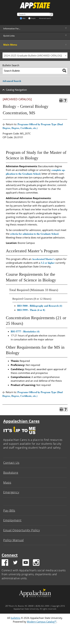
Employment (12, 520)
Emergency (11, 492)
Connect (10, 555)
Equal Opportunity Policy (21, 530)
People (33, 18)
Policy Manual (13, 540)
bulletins (15, 617)
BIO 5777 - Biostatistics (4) (25, 331)
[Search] (64, 70)
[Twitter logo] (15, 563)
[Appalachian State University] (35, 5)
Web (24, 18)
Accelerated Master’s (43, 259)
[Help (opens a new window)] (65, 100)
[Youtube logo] (25, 563)
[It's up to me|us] (19, 435)
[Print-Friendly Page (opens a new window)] (61, 100)
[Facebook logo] (5, 563)
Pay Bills (9, 510)
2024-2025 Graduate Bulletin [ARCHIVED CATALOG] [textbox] (33, 55)
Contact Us (11, 463)
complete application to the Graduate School (35, 171)
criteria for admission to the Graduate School (34, 234)
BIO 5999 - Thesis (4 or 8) (31, 310)
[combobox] (35, 55)
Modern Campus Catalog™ (41, 621)
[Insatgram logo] (36, 563)
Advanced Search (11, 81)
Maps (7, 482)
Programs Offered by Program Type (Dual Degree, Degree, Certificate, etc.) (33, 126)
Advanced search (45, 18)
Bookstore (10, 472)
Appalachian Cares (21, 421)
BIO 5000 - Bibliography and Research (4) (39, 305)
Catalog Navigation (16, 89)
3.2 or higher (48, 262)
